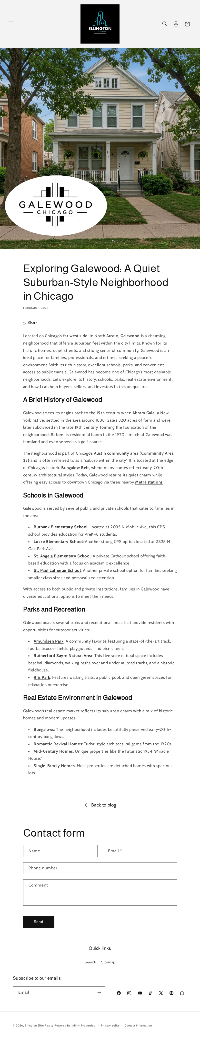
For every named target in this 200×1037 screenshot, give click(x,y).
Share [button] (33, 323)
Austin (112, 335)
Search (90, 962)
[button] (10, 24)
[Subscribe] (99, 992)
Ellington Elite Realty (39, 1025)
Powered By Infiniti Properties (75, 1025)
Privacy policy (110, 1025)
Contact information (138, 1025)
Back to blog (103, 805)
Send (38, 921)
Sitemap (108, 962)
